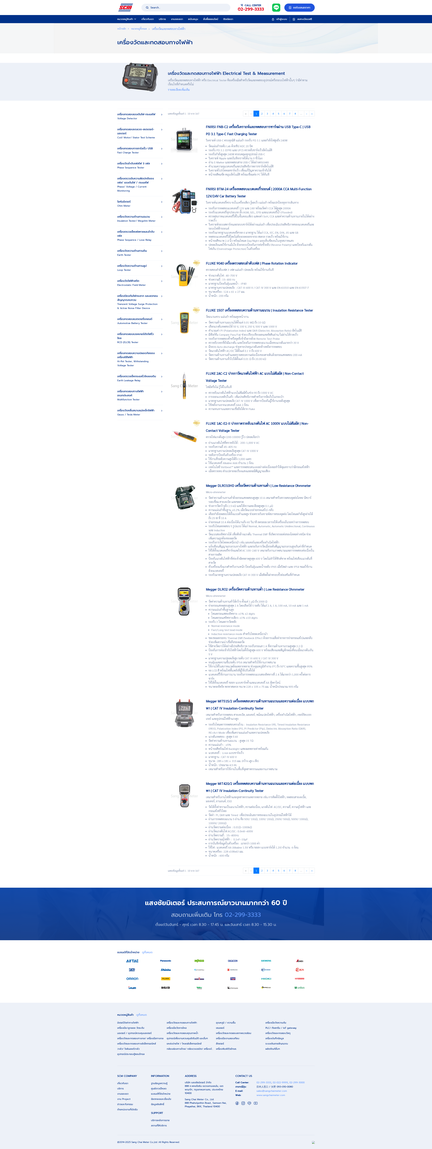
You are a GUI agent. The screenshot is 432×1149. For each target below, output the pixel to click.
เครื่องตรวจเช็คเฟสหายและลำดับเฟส (135, 236)
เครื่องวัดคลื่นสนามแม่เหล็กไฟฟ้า (135, 412)
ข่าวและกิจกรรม (125, 1104)
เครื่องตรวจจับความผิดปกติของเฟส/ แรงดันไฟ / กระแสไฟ (135, 185)
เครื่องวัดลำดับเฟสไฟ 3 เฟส (133, 165)
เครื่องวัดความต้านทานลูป (132, 268)
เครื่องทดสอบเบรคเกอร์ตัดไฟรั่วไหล (135, 338)
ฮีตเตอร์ (220, 1043)
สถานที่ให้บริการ (159, 1125)
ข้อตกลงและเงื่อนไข (161, 1099)
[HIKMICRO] (232, 969)
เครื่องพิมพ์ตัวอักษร (226, 1049)
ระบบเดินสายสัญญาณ (276, 1043)
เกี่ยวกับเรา (147, 19)
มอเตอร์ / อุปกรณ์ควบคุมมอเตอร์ (134, 1033)
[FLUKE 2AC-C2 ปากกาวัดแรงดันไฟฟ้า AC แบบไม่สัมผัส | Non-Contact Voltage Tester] (184, 385)
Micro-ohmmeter (216, 492)
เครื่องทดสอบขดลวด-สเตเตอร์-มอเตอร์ (136, 133)
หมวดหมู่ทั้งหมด (139, 28)
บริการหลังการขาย (160, 1120)
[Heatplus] (199, 978)
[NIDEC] (199, 987)
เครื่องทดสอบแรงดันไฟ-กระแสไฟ (136, 116)
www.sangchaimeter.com (270, 1095)
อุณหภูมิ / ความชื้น (226, 1023)
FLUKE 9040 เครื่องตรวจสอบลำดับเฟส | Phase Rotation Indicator (252, 263)
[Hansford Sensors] (266, 969)
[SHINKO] (165, 969)
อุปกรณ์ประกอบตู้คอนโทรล (131, 1054)
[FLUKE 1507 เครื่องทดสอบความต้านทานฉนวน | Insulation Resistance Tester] (184, 322)
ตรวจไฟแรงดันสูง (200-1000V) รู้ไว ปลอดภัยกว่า (233, 437)
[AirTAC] (132, 960)
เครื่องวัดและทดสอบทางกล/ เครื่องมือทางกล (140, 1038)
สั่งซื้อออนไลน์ (210, 19)
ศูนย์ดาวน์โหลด (158, 1088)
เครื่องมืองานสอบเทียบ (227, 1038)
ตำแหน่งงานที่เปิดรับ (127, 1109)
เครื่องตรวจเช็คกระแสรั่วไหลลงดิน (136, 378)
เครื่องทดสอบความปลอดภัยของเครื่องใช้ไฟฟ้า (136, 359)
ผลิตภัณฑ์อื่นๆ (272, 1049)
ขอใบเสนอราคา (301, 8)
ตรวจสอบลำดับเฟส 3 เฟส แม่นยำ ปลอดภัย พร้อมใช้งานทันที (240, 269)
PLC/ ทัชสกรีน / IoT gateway (280, 1028)
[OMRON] (132, 978)
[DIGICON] (232, 960)
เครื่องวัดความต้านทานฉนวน (136, 219)
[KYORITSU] (199, 969)
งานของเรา (177, 19)
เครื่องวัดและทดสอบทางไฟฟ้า (182, 1023)
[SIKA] (132, 969)
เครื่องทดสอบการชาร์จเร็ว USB (135, 150)
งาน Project (123, 1099)
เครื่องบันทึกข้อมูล (274, 1038)
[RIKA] (299, 969)
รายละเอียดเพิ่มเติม (179, 89)
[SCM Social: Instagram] (243, 1103)
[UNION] (299, 987)
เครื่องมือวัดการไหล (177, 1028)
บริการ (162, 19)
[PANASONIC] (165, 960)
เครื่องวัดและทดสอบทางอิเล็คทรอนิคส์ (136, 1043)
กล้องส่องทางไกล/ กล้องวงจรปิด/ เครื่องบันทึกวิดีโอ (191, 1049)
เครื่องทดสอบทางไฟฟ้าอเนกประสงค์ (130, 395)
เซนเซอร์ (220, 1028)
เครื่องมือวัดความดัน (275, 1023)
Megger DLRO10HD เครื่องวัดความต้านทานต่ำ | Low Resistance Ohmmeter (258, 485)
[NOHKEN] (299, 960)
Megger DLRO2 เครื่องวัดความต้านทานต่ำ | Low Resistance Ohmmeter (255, 589)
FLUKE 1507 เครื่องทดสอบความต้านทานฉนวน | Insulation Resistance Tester (259, 310)
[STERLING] (266, 987)
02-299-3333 (243, 914)
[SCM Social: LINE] (249, 1103)
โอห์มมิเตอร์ (124, 204)
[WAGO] (199, 960)
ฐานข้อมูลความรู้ (159, 1083)
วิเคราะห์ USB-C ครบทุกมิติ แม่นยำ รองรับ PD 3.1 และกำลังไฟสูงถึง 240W (246, 140)
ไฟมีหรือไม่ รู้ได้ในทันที (219, 387)
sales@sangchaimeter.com (271, 1091)
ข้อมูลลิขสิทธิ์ (157, 1104)
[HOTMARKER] (299, 978)
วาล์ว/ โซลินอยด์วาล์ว (128, 1049)
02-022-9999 (280, 1082)
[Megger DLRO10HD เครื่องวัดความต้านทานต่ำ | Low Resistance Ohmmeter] (184, 497)
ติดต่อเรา (228, 19)
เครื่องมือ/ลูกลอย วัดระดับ (130, 1028)
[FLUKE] (165, 978)
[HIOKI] (266, 978)
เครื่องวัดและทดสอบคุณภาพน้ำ (182, 1033)
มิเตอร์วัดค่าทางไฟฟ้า (128, 1023)
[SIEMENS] (266, 960)
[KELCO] (165, 987)
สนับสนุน (193, 19)
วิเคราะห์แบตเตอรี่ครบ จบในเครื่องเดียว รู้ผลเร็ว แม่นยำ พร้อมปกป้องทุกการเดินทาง (252, 202)
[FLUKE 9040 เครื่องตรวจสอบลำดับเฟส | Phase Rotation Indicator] (184, 275)
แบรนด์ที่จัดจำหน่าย (160, 1094)
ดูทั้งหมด (147, 952)
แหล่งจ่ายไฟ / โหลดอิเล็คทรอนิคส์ (184, 1043)
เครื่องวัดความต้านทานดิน (132, 253)
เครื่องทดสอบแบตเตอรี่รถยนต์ (134, 321)
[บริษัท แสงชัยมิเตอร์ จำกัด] (125, 7)
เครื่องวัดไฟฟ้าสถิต (131, 283)
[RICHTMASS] (232, 987)
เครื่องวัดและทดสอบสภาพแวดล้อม (233, 1033)
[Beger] (232, 978)
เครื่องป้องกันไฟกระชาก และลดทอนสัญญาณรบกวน (137, 302)
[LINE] (276, 7)
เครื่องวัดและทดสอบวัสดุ (277, 1033)
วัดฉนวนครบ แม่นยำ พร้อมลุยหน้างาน (227, 316)
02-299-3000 (297, 1082)
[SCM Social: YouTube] (256, 1103)
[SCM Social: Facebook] (237, 1103)
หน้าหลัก (121, 28)
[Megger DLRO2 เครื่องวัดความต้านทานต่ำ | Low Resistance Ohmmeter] (184, 601)
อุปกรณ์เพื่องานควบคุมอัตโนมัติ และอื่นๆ (187, 1038)
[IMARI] (132, 987)
